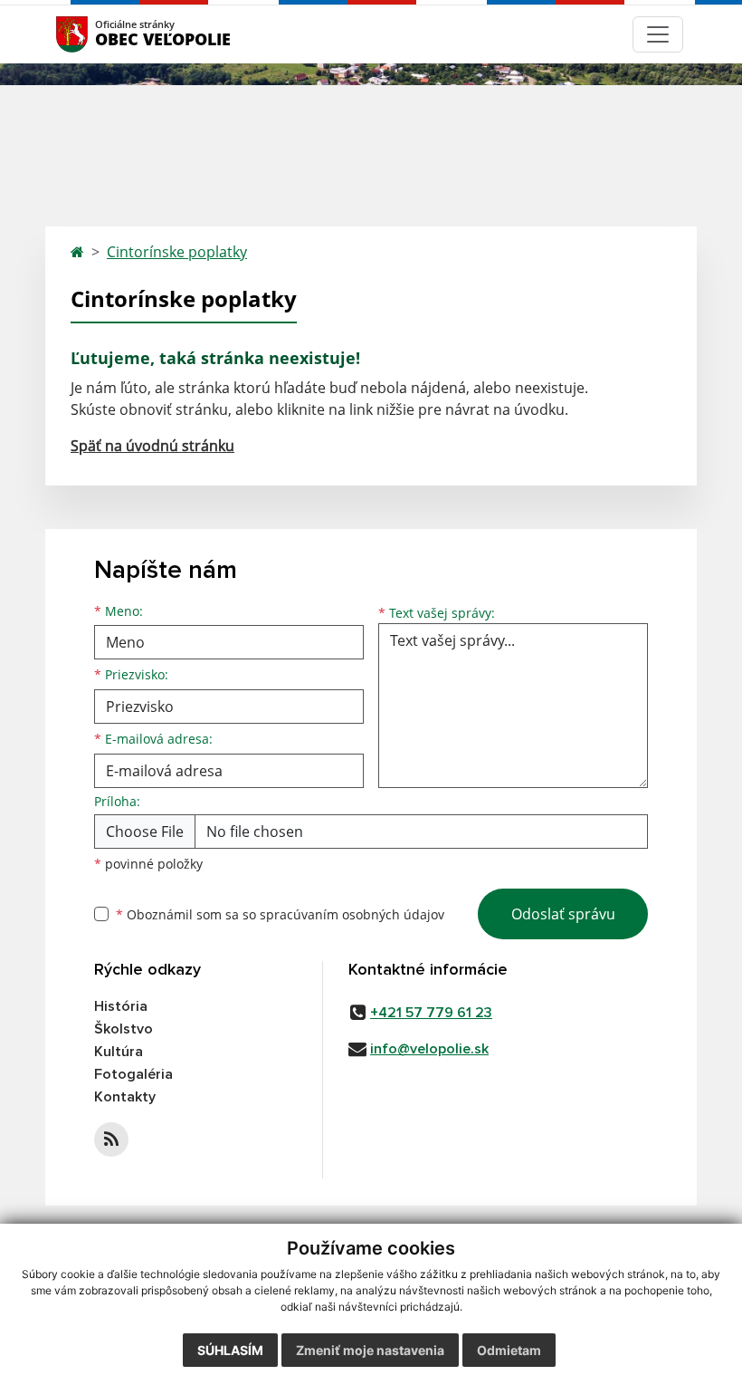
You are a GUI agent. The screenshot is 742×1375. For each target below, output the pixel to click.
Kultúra (118, 1051)
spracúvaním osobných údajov (352, 914)
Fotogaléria (133, 1074)
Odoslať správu (563, 914)
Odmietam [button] (509, 1350)
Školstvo (123, 1029)
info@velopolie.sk (429, 1049)
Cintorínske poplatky (177, 252)
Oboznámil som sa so (280, 914)
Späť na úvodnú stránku (152, 446)
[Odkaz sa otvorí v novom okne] (111, 1139)
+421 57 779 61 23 (431, 1012)
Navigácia (99, 34)
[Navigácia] (658, 34)
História (120, 1006)
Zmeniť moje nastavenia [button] (370, 1350)
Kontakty (125, 1097)
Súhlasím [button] (230, 1350)
